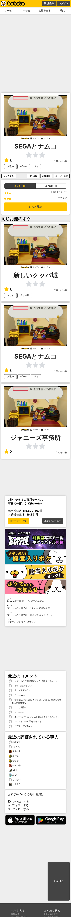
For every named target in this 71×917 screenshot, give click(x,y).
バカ (36, 166)
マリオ (10, 295)
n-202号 (16, 765)
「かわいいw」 (19, 712)
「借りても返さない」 (22, 690)
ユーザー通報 (61, 176)
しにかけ (16, 779)
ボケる (26, 10)
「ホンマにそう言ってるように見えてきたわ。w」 (36, 716)
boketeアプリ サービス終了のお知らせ (27, 600)
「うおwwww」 (20, 695)
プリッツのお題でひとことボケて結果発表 (28, 606)
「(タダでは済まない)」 (23, 685)
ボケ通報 (33, 176)
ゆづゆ (15, 756)
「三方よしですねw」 (22, 726)
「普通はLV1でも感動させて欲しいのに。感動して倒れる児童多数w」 (36, 701)
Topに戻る (58, 881)
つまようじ (17, 784)
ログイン (63, 3)
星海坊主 (16, 751)
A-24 (14, 775)
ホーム (8, 10)
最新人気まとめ (51, 914)
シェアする (8, 176)
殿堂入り (15, 914)
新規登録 (49, 3)
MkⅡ (14, 770)
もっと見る (35, 206)
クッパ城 (24, 295)
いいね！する (20, 801)
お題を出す (45, 10)
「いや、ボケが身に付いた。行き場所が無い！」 (35, 681)
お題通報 (46, 176)
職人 (62, 10)
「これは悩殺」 (19, 707)
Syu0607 (16, 746)
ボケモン (62, 197)
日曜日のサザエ (59, 192)
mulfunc (16, 742)
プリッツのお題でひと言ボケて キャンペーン (30, 613)
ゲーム (23, 166)
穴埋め (10, 166)
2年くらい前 (60, 161)
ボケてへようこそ (52, 521)
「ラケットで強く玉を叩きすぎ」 (27, 721)
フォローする (19, 805)
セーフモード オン (18, 521)
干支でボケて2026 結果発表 (21, 620)
